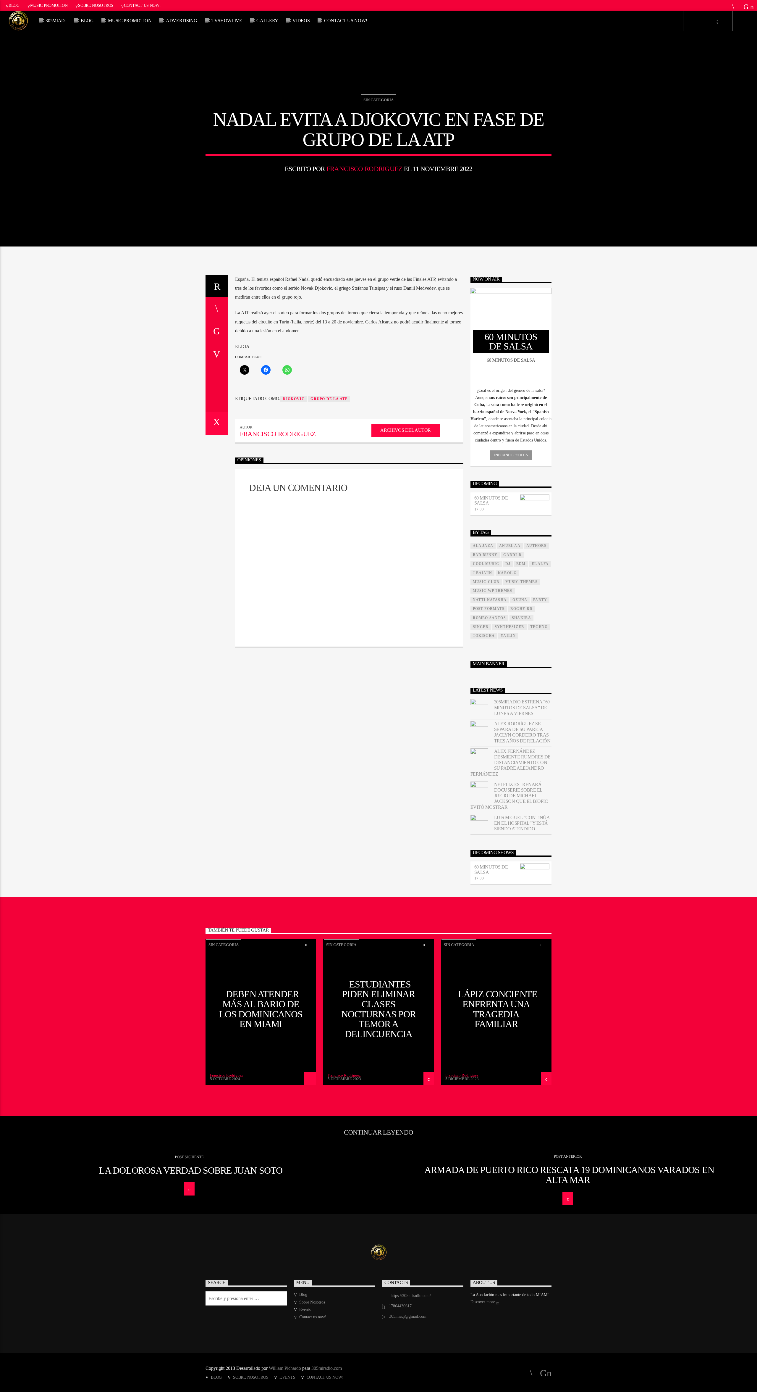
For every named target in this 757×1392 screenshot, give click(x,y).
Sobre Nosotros (95, 5)
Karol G (507, 573)
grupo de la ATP (328, 399)
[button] (511, 390)
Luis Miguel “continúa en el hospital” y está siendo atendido (522, 823)
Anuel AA (509, 546)
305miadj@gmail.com (407, 1316)
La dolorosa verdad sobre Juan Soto (190, 1170)
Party (540, 600)
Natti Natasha (490, 600)
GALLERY (267, 20)
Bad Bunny (485, 555)
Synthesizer (509, 627)
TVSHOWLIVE (226, 20)
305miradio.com (326, 1368)
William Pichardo (285, 1368)
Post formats (488, 609)
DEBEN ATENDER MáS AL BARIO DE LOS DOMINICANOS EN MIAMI (261, 1009)
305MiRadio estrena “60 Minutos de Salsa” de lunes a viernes (522, 707)
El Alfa (540, 564)
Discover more (483, 1302)
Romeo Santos (489, 618)
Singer (481, 627)
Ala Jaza (483, 546)
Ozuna (519, 600)
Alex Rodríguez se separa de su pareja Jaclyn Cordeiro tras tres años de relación (522, 732)
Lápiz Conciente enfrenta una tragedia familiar (497, 1009)
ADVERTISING (181, 20)
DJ (507, 564)
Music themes (521, 582)
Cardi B (512, 555)
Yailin (508, 636)
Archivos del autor (405, 430)
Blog (14, 5)
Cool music (486, 564)
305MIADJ (56, 20)
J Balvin (482, 573)
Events (304, 1309)
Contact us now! (142, 5)
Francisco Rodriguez (364, 169)
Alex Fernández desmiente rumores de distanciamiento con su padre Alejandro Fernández (510, 762)
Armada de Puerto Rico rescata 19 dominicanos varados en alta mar (569, 1174)
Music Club (486, 582)
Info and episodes (511, 455)
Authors (536, 546)
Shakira (521, 618)
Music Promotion (49, 5)
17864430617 (400, 1306)
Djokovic (294, 399)
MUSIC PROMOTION (129, 20)
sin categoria (378, 100)
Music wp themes (492, 591)
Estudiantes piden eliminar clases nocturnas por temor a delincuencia (378, 1009)
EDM (521, 564)
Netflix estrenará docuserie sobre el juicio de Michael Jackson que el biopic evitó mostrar (509, 796)
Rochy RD (521, 609)
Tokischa (484, 636)
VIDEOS (301, 20)
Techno (539, 627)
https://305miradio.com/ (411, 1295)
